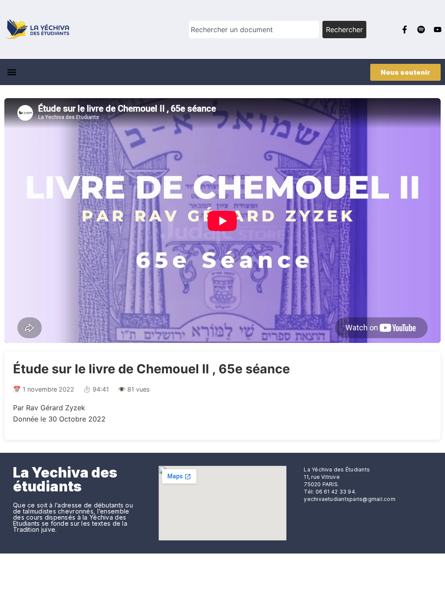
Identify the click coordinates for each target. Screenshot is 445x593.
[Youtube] (438, 29)
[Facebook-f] (404, 29)
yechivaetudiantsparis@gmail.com (349, 499)
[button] (11, 72)
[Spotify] (421, 29)
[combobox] (254, 29)
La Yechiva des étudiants (65, 479)
